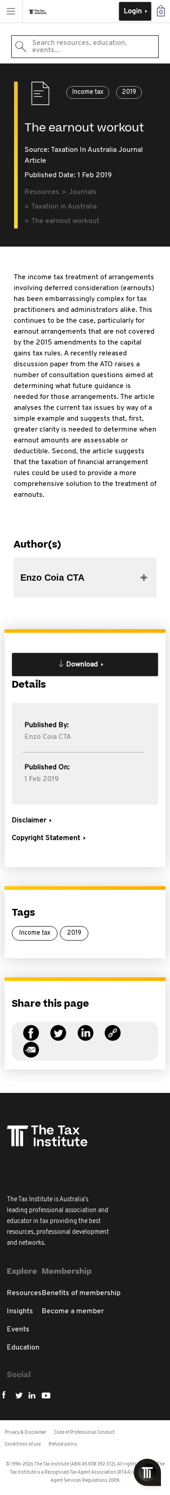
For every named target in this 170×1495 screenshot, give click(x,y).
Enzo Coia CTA (47, 737)
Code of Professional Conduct (84, 1432)
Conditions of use (23, 1444)
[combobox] (85, 46)
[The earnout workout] (113, 1038)
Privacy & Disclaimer (25, 1432)
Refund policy (63, 1444)
